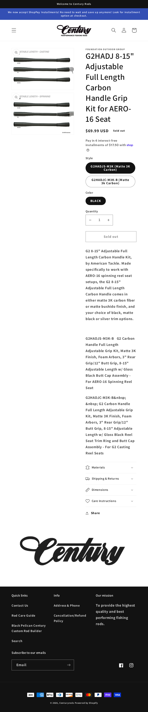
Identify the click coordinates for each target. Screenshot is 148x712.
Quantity (92, 211)
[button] (14, 30)
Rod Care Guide (23, 615)
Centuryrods (66, 702)
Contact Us (20, 605)
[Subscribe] (69, 665)
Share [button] (95, 513)
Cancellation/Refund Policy (70, 618)
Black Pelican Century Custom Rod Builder (29, 628)
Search (17, 641)
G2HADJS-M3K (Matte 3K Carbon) (110, 168)
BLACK (95, 201)
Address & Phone (67, 605)
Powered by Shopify (86, 702)
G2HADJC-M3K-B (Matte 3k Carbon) (111, 181)
